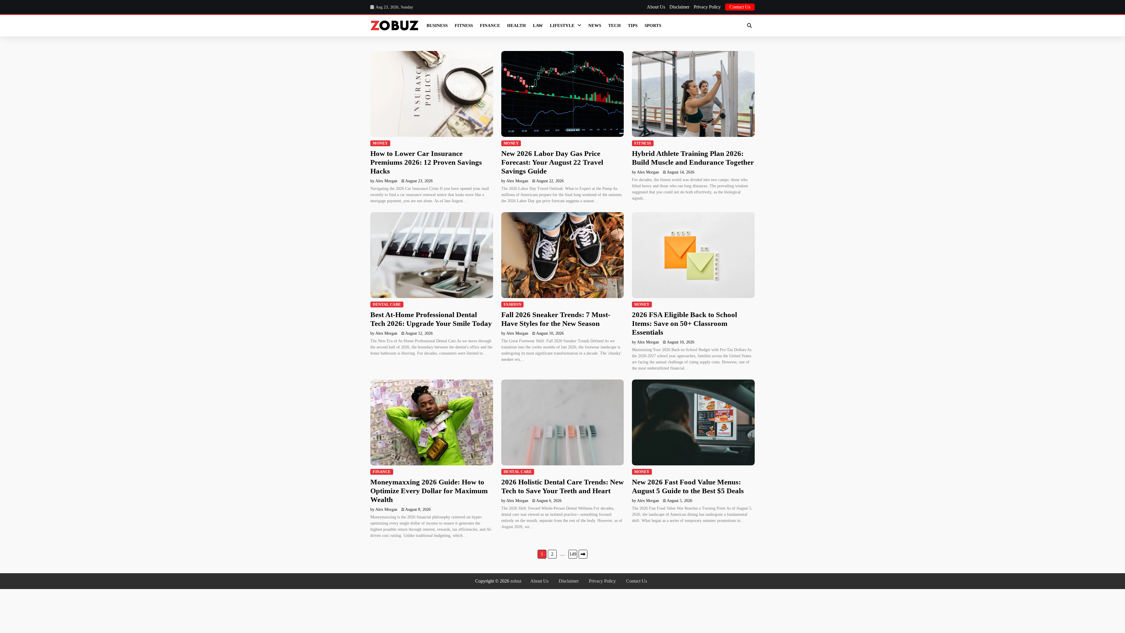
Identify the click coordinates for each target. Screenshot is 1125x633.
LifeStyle (562, 25)
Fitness (464, 25)
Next (583, 554)
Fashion (512, 304)
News (594, 25)
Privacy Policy (707, 6)
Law (538, 25)
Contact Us (739, 6)
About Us (656, 6)
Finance (490, 25)
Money (380, 143)
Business (437, 25)
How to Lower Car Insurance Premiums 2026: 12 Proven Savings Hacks (426, 162)
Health (516, 25)
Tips (633, 25)
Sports (653, 25)
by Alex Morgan (383, 181)
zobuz (515, 580)
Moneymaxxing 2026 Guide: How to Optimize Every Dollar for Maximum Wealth (429, 490)
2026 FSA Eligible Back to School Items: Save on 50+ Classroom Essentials (684, 323)
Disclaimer (679, 6)
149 (572, 554)
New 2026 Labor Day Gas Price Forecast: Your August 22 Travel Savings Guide (552, 162)
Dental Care (387, 304)
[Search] (749, 25)
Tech (614, 25)
